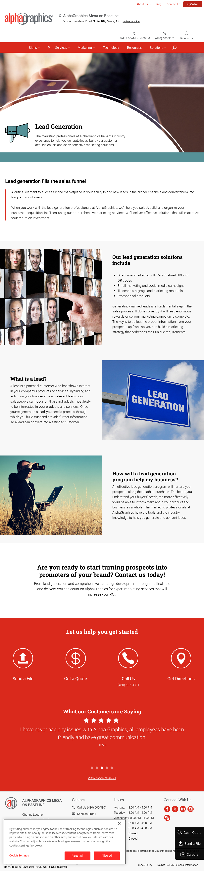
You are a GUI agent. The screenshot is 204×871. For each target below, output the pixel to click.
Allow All (107, 855)
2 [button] (97, 768)
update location (131, 21)
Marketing (85, 47)
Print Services (57, 47)
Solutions (156, 47)
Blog (159, 4)
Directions (187, 38)
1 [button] (92, 768)
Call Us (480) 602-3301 (92, 807)
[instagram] (190, 809)
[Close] (119, 823)
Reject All (77, 855)
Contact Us (173, 4)
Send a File (192, 843)
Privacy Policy (144, 865)
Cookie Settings (19, 855)
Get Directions (181, 678)
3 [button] (102, 768)
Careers (192, 854)
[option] (102, 740)
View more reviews (102, 778)
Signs (33, 47)
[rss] (167, 817)
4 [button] (107, 768)
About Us (142, 4)
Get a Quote (192, 832)
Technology (111, 47)
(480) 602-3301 (165, 38)
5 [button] (112, 768)
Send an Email (86, 814)
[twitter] (175, 809)
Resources (134, 47)
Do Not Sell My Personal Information (177, 865)
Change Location (33, 814)
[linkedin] (182, 809)
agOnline (192, 4)
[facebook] (167, 809)
